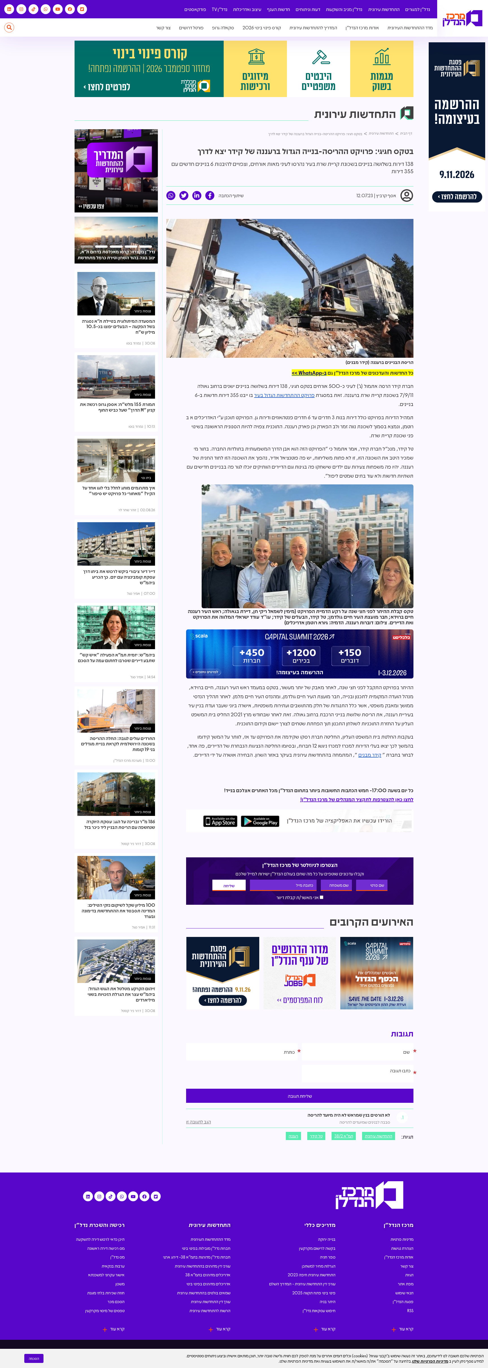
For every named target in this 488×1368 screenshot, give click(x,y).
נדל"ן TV (219, 9)
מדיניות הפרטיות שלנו (430, 1361)
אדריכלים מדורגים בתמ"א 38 (207, 1274)
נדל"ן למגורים (417, 9)
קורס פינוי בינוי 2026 (262, 27)
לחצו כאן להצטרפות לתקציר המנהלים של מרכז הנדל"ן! (356, 799)
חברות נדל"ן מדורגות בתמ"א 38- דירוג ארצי (196, 1257)
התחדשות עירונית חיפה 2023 (312, 1274)
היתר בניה (328, 1301)
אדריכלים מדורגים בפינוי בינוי (208, 1283)
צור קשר (163, 27)
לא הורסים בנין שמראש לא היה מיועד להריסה (349, 1115)
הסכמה (34, 1358)
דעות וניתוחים (308, 9)
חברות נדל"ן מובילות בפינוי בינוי (206, 1248)
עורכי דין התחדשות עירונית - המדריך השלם (302, 1283)
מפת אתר (405, 1283)
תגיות (409, 1274)
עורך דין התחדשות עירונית (210, 1301)
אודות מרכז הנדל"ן (362, 27)
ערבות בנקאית (113, 1266)
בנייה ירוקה (327, 1239)
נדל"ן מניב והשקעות (344, 9)
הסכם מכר (116, 1301)
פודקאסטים (195, 9)
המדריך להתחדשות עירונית (313, 27)
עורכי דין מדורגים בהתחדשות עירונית (202, 1266)
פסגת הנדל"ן (403, 1301)
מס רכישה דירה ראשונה (106, 1248)
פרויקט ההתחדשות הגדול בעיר (284, 395)
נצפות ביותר (142, 310)
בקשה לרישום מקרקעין (317, 1248)
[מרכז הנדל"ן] (462, 18)
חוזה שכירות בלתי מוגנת (106, 1292)
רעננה (293, 1136)
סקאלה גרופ (223, 27)
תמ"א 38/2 (343, 1136)
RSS (410, 1310)
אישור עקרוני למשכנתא (106, 1274)
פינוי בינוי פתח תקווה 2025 (314, 1292)
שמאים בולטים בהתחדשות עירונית (203, 1292)
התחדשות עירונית (384, 9)
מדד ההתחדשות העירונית (410, 27)
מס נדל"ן (117, 1257)
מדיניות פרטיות (402, 1239)
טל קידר (316, 1136)
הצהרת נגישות (402, 1248)
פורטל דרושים (191, 27)
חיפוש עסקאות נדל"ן (319, 1310)
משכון (120, 1283)
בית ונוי (146, 477)
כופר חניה (328, 1257)
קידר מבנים (369, 754)
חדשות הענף (278, 9)
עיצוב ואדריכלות (247, 9)
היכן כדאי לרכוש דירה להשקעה (100, 1239)
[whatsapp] (170, 195)
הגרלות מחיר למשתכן (319, 1266)
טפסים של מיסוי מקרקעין (105, 1310)
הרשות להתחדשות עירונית (209, 1310)
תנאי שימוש (404, 1292)
